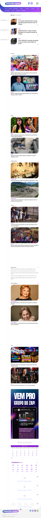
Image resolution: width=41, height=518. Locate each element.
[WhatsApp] (37, 3)
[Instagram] (31, 3)
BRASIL (21, 8)
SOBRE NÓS (23, 10)
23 (12, 455)
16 (12, 453)
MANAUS (10, 8)
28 (32, 455)
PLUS (13, 10)
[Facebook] (29, 3)
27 (28, 455)
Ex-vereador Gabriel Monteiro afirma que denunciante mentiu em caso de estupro (27, 22)
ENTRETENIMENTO (14, 301)
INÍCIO (6, 8)
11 (20, 452)
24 (16, 455)
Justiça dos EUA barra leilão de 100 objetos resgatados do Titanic (24, 180)
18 (20, 453)
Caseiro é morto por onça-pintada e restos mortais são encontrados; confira (23, 275)
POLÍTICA (27, 8)
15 (36, 452)
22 (36, 453)
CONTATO (18, 10)
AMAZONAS (15, 8)
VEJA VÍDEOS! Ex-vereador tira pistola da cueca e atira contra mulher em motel (28, 42)
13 (28, 452)
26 (24, 455)
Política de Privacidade (6, 516)
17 (16, 453)
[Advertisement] (24, 105)
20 (28, 453)
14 (32, 452)
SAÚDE (32, 8)
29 (36, 455)
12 (24, 452)
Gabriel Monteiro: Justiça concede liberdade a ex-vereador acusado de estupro (27, 32)
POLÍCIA (12, 223)
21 (32, 453)
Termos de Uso (12, 516)
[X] (34, 3)
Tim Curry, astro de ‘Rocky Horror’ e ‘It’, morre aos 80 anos (23, 385)
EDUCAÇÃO (7, 10)
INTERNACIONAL (13, 179)
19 (24, 453)
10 (16, 452)
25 (20, 455)
